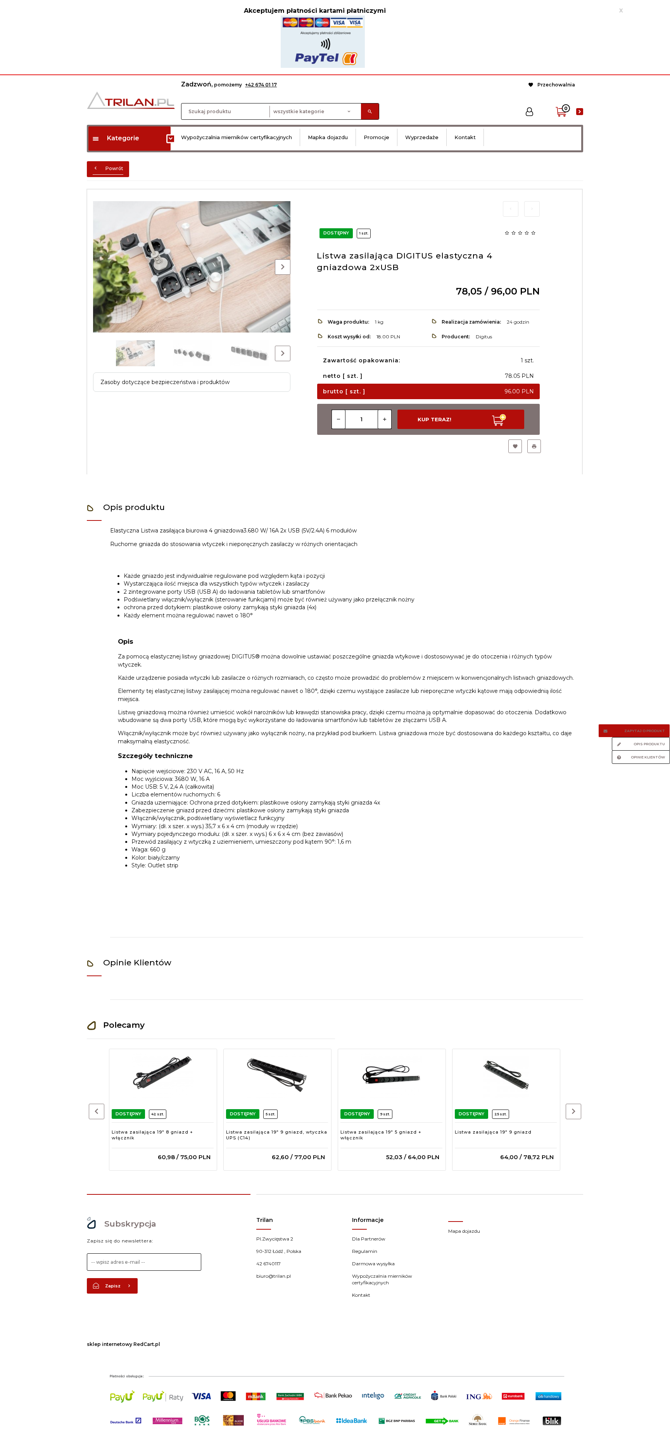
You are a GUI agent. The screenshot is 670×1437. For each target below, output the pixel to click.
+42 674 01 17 (261, 85)
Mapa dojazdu (464, 1231)
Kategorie (123, 138)
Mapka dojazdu (328, 137)
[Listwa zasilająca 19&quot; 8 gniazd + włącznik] (163, 1075)
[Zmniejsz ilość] (338, 419)
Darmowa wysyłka (373, 1263)
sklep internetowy (109, 1344)
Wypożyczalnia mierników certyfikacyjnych (236, 137)
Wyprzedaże (422, 137)
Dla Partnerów (368, 1239)
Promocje (376, 137)
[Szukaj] (370, 111)
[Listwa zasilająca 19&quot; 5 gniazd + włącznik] (391, 1075)
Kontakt (465, 137)
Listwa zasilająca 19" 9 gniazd (493, 1132)
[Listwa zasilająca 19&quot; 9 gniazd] (506, 1075)
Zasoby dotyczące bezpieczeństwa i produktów (165, 382)
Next (282, 353)
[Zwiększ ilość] (385, 419)
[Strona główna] (131, 99)
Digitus (484, 336)
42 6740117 (268, 1263)
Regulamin (364, 1251)
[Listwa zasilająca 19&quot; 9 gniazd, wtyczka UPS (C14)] (277, 1075)
